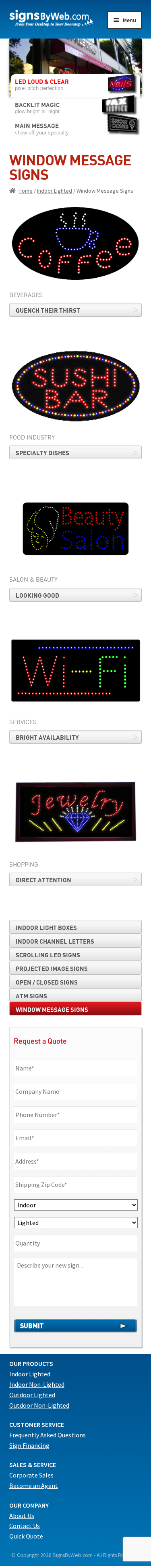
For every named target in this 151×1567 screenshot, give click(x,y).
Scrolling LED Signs (48, 955)
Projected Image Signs (52, 968)
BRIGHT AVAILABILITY (47, 737)
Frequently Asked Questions (47, 1435)
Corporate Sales (31, 1475)
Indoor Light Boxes (46, 927)
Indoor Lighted (54, 190)
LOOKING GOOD (37, 595)
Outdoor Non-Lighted (39, 1405)
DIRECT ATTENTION (43, 879)
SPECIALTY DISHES (42, 452)
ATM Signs (31, 995)
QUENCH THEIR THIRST (48, 310)
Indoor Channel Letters (55, 941)
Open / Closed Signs (47, 982)
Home (26, 190)
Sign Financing (29, 1445)
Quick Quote (26, 1536)
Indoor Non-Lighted (36, 1384)
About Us (21, 1516)
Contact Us (24, 1526)
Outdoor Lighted (32, 1395)
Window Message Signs (52, 1009)
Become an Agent (33, 1486)
